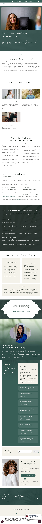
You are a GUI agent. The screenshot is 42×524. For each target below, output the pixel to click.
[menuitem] (34, 1)
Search (26, 1)
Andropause (6, 289)
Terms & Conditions (16, 509)
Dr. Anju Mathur (18, 199)
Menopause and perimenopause (10, 264)
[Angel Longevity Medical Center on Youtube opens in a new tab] (38, 1)
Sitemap (27, 509)
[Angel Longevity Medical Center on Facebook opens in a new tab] (36, 1)
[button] (2, 521)
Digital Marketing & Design (22, 513)
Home (3, 46)
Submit (35, 451)
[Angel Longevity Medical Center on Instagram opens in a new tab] (34, 1)
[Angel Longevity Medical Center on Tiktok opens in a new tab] (40, 1)
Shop (31, 1)
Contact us (35, 356)
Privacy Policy (23, 509)
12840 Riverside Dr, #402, (7, 495)
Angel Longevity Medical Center (9, 196)
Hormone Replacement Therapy (12, 46)
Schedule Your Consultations (28, 475)
